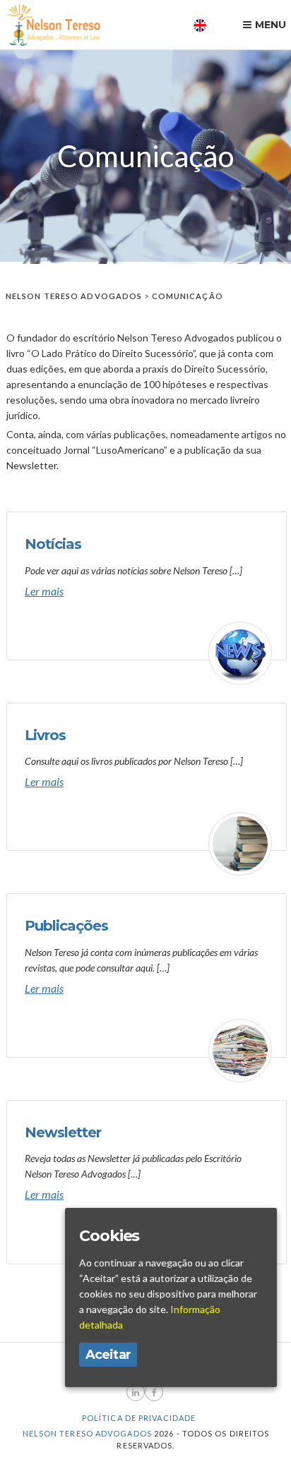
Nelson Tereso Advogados (87, 1433)
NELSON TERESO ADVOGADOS (74, 296)
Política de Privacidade (139, 1417)
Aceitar (108, 1354)
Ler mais (44, 591)
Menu (270, 24)
